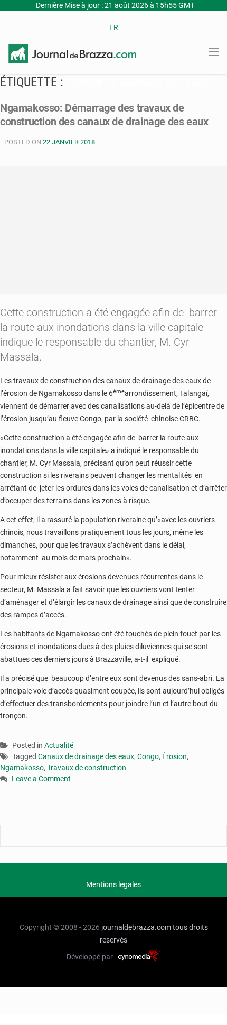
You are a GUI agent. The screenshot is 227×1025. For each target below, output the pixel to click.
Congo (148, 756)
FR (113, 27)
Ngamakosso (22, 767)
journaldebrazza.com (136, 927)
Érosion (174, 756)
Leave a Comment (41, 779)
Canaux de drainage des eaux (86, 756)
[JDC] (72, 53)
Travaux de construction (86, 767)
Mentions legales (113, 884)
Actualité (58, 745)
